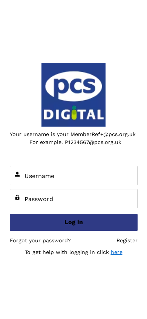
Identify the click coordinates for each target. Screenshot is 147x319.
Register (127, 240)
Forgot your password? (40, 240)
